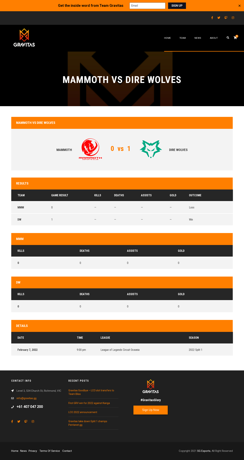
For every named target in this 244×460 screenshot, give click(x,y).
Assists (132, 250)
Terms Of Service (50, 451)
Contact (67, 451)
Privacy (33, 451)
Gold (181, 250)
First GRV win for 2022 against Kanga (89, 403)
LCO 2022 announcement (82, 412)
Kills (21, 250)
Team (183, 38)
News (198, 38)
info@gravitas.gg (26, 398)
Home (167, 38)
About (214, 38)
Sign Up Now (150, 409)
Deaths (84, 250)
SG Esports (203, 451)
